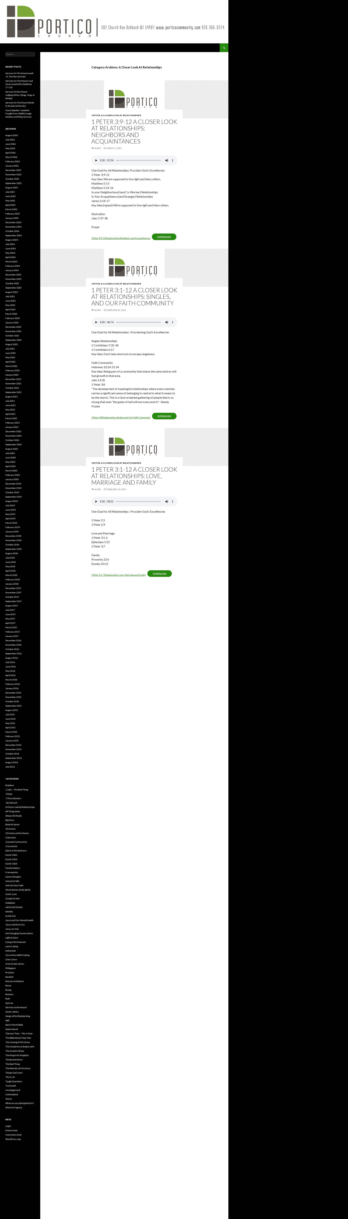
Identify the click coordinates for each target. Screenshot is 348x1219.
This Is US (10, 1077)
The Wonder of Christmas (18, 1068)
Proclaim (9, 972)
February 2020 (12, 475)
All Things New (12, 811)
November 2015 (13, 697)
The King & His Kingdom (17, 1055)
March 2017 (11, 627)
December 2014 (13, 745)
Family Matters (12, 868)
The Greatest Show (14, 1051)
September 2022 (13, 340)
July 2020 (10, 453)
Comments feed (13, 1134)
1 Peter (95, 115)
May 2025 (10, 200)
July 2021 (10, 401)
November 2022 (13, 331)
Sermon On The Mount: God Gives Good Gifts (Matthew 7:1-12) (19, 84)
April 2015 (10, 727)
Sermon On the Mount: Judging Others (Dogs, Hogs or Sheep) (20, 95)
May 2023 (10, 305)
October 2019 (12, 492)
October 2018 (12, 544)
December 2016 (13, 640)
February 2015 (12, 736)
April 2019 (10, 518)
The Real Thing (12, 1064)
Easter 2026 (11, 863)
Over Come (11, 959)
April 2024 (10, 257)
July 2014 (10, 766)
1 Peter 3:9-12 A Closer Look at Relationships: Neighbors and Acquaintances (134, 131)
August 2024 (11, 239)
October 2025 (12, 178)
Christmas (10, 828)
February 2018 (12, 579)
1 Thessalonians (13, 798)
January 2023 (11, 322)
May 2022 (10, 357)
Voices (8, 1098)
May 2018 (10, 566)
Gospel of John (12, 898)
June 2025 (10, 196)
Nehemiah (10, 950)
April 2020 (10, 466)
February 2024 (12, 266)
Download (164, 236)
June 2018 (10, 562)
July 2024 (10, 244)
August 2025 (11, 187)
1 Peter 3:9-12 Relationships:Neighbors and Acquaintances (120, 238)
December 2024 (13, 222)
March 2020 (11, 470)
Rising (8, 990)
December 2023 (13, 274)
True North (10, 1085)
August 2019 (11, 501)
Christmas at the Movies (17, 833)
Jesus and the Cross (15, 924)
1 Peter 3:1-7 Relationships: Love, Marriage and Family (118, 575)
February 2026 (12, 161)
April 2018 (10, 570)
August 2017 (11, 605)
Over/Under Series (14, 963)
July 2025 (10, 192)
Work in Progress (13, 1107)
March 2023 (11, 313)
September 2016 (13, 653)
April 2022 (10, 361)
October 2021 (12, 387)
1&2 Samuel (11, 802)
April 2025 (10, 205)
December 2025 (13, 170)
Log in (8, 1126)
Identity (9, 911)
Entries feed (11, 1130)
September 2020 (13, 444)
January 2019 (11, 531)
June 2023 (10, 300)
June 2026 (10, 144)
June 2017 (10, 614)
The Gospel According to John (19, 1046)
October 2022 (12, 335)
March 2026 (11, 157)
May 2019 (10, 514)
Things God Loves (14, 1072)
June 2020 (10, 457)
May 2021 (10, 409)
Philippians (10, 968)
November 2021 (13, 383)
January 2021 (11, 427)
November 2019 (13, 488)
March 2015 (11, 732)
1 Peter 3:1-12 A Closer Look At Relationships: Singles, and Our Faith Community (134, 296)
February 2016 (12, 684)
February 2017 (12, 631)
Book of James (12, 824)
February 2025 (12, 213)
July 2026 (10, 139)
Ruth (7, 998)
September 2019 (13, 496)
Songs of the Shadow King (17, 1016)
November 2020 (13, 435)
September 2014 (13, 758)
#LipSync (9, 785)
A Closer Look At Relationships (121, 115)
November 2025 (13, 174)
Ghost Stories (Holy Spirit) (17, 889)
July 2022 (10, 348)
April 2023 (10, 309)
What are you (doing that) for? (19, 1103)
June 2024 (10, 248)
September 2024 (13, 235)
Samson (9, 1003)
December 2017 (13, 588)
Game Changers (13, 876)
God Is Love (11, 894)
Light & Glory (11, 937)
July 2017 (10, 610)
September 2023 (13, 287)
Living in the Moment (15, 942)
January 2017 (11, 636)
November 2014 (13, 749)
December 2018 (13, 536)
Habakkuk (10, 902)
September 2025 (13, 183)
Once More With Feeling (17, 955)
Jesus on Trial (11, 929)
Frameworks (11, 872)
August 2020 (11, 448)
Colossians (10, 837)
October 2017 (12, 597)
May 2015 (10, 723)
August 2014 (11, 762)
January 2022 (11, 374)
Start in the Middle (14, 1024)
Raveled (9, 976)
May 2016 (10, 671)
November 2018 (13, 540)
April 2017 (10, 623)
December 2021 (13, 379)
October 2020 (12, 440)
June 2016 (10, 666)
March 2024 (11, 261)
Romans (9, 994)
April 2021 (10, 414)
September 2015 (13, 705)
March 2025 (11, 209)
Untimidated (11, 1094)
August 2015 (11, 710)
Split (7, 1020)
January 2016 (11, 688)
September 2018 (13, 549)
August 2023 (11, 292)
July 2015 (10, 714)
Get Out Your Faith (14, 885)
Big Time (9, 820)
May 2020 (10, 462)
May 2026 (10, 148)
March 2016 (11, 679)
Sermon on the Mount (16, 1007)
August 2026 (11, 135)
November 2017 (13, 592)
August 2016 (11, 657)
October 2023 (12, 283)
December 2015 (13, 692)
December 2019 (13, 483)
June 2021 (10, 405)
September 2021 (13, 392)
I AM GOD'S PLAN (13, 907)
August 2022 (11, 344)
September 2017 (13, 601)
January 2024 (11, 270)
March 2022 (11, 366)
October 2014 (12, 753)
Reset (8, 985)
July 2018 (10, 557)
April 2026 (10, 152)
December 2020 (13, 431)
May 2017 (10, 618)
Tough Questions (13, 1081)
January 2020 (11, 479)
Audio (97, 148)
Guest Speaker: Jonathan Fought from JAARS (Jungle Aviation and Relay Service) (18, 113)
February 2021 (12, 422)
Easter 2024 (11, 859)
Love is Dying (11, 946)
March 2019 (11, 522)
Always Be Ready (13, 815)
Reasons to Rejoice (14, 981)
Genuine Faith (12, 881)
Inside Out (10, 916)
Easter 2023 (11, 855)
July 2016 (10, 662)
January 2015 (11, 740)
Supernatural (11, 1029)
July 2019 (10, 505)
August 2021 (11, 396)
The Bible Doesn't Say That (18, 1037)
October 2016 (12, 649)
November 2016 (13, 644)
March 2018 (11, 575)
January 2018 (11, 583)
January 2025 (11, 218)
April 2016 (10, 675)
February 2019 (12, 527)
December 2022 (13, 327)
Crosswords (11, 846)
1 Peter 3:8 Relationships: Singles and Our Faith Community (120, 417)
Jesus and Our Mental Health (19, 920)
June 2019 (10, 509)
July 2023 (10, 296)
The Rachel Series (14, 1059)
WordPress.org (12, 1139)
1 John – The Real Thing (16, 789)
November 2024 (13, 226)
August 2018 (11, 553)
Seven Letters (12, 1011)
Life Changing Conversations (19, 933)
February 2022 (12, 370)
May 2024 (10, 252)
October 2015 (12, 701)
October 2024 (12, 231)
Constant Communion (16, 841)
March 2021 (11, 418)
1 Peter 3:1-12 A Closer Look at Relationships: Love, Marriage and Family (134, 476)
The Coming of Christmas (17, 1042)
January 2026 (11, 165)
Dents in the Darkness (16, 850)
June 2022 (10, 353)
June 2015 (10, 718)
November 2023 (13, 279)
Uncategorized (12, 1090)
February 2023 (12, 318)
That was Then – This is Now (18, 1033)
